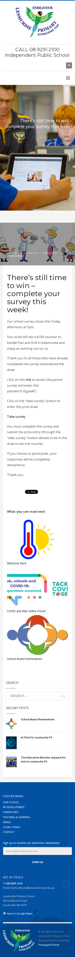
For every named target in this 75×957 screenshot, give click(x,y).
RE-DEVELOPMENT (14, 807)
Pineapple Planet (48, 945)
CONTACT (8, 832)
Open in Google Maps (19, 913)
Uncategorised (15, 256)
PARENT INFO (11, 812)
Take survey (16, 416)
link (28, 379)
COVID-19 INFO (11, 827)
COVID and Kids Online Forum (26, 611)
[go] (64, 696)
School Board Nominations (24, 659)
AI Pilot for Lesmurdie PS (36, 737)
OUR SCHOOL (11, 802)
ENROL (7, 822)
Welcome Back (16, 563)
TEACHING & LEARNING (16, 817)
